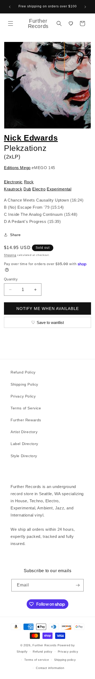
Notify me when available (47, 308)
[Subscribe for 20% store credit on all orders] (77, 585)
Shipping (10, 255)
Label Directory (24, 444)
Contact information (50, 668)
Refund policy (43, 651)
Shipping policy (65, 659)
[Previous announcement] (10, 7)
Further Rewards (26, 420)
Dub (27, 189)
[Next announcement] (85, 7)
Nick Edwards (31, 137)
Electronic (13, 182)
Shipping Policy (24, 384)
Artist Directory (24, 432)
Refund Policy (23, 372)
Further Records (44, 645)
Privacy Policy (23, 396)
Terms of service (36, 659)
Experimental (59, 189)
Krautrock (13, 189)
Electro (38, 189)
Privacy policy (68, 651)
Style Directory (24, 456)
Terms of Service (26, 408)
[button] (10, 23)
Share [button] (15, 235)
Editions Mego (17, 167)
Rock (29, 182)
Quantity (11, 279)
